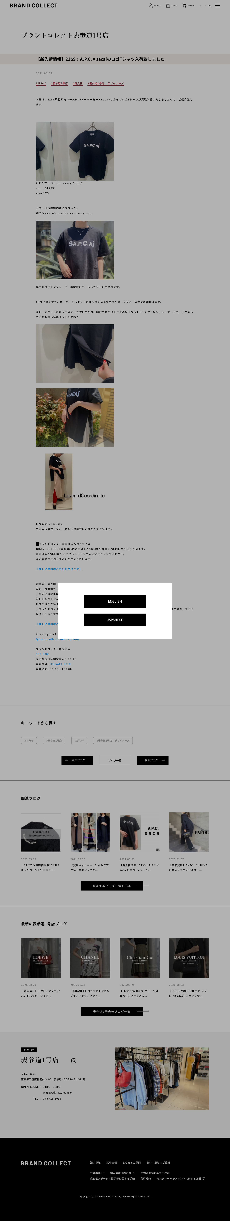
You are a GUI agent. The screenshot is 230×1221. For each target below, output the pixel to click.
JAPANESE (115, 619)
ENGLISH (115, 601)
